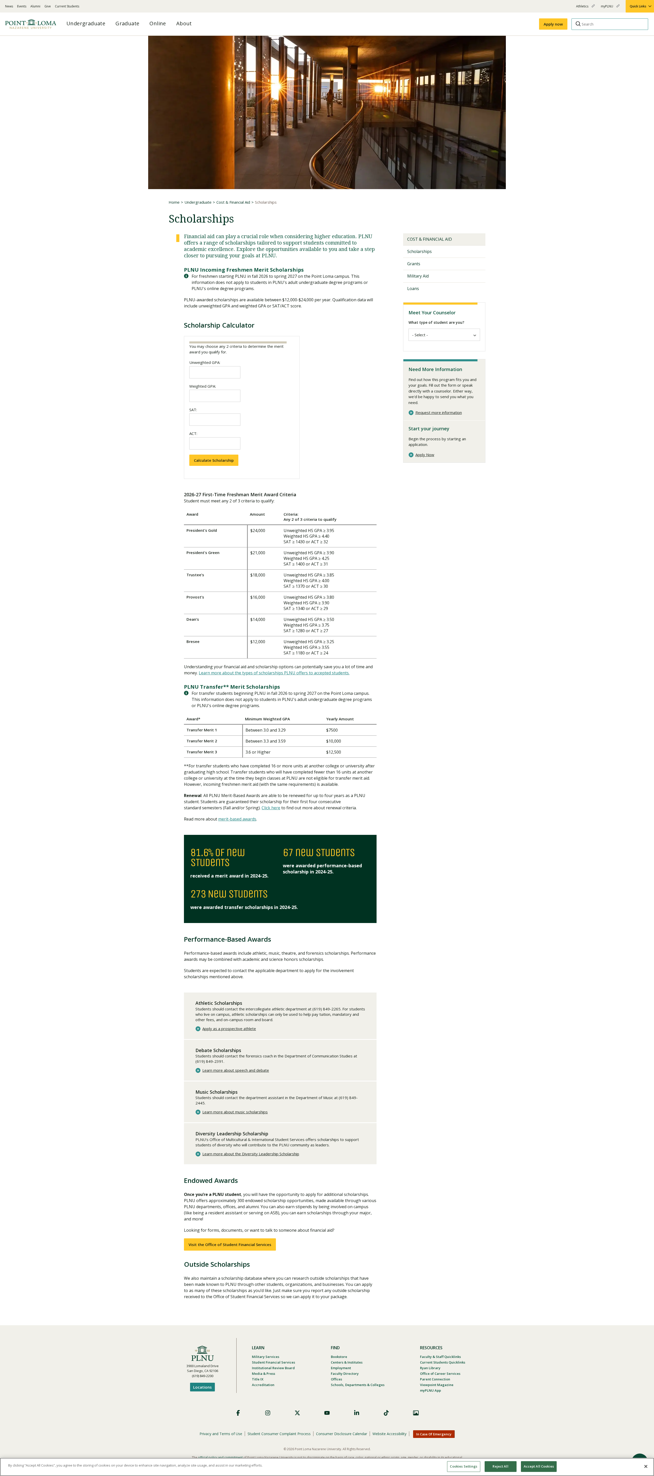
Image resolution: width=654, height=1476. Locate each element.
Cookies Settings (463, 1466)
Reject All (500, 1466)
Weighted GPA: (202, 386)
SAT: (193, 409)
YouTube (327, 1413)
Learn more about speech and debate (235, 1070)
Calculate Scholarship (214, 460)
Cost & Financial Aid (233, 202)
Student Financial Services (273, 1362)
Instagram (268, 1413)
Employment (341, 1368)
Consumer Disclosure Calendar (341, 1433)
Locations (202, 1387)
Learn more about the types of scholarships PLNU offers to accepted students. (274, 673)
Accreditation (263, 1384)
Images (416, 1413)
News (9, 6)
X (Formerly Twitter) (297, 1413)
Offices (336, 1379)
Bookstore (339, 1356)
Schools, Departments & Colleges (357, 1384)
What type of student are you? (436, 322)
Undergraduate (198, 202)
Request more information (438, 412)
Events (21, 6)
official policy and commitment (220, 1457)
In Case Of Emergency (433, 1434)
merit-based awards (237, 819)
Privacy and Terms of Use (221, 1433)
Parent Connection (435, 1379)
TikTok (386, 1413)
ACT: (193, 433)
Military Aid (418, 276)
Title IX (257, 1379)
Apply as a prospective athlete (229, 1028)
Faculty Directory (345, 1373)
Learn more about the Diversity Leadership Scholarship (250, 1153)
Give (47, 6)
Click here (271, 808)
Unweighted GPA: (204, 362)
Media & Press (263, 1373)
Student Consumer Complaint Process (279, 1433)
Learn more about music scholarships (235, 1112)
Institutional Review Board (273, 1368)
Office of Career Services (440, 1373)
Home (174, 202)
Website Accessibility (389, 1433)
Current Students (67, 6)
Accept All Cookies (539, 1466)
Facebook (238, 1413)
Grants (413, 264)
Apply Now (424, 454)
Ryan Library (430, 1368)
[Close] (645, 1466)
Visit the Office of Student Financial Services (230, 1244)
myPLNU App (430, 1390)
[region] (327, 1467)
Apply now (553, 24)
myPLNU (607, 8)
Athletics (582, 8)
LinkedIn (356, 1413)
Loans (413, 288)
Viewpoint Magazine (436, 1384)
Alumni (35, 6)
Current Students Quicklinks (442, 1362)
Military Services (265, 1356)
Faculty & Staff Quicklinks (440, 1356)
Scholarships (419, 251)
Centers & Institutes (347, 1362)
